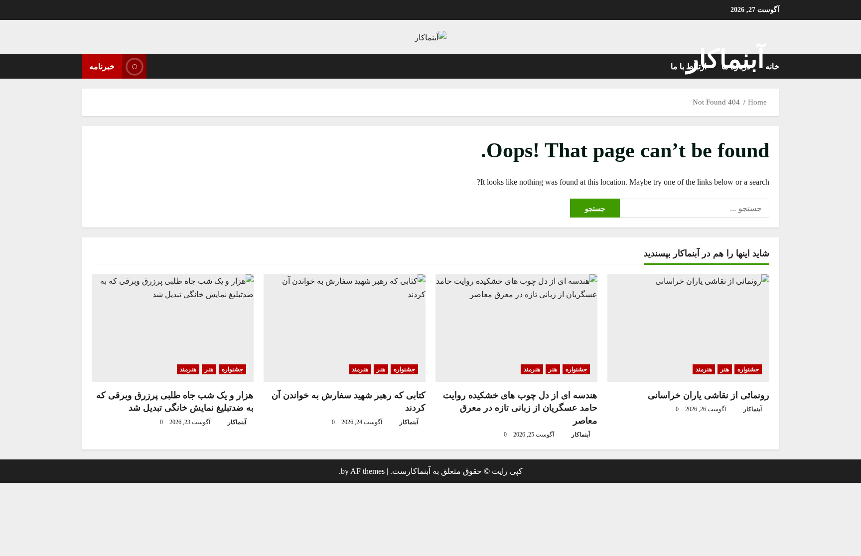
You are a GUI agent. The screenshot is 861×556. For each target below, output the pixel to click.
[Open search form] (157, 66)
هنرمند (704, 369)
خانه (772, 66)
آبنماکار (725, 59)
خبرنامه (102, 66)
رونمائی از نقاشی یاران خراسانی (708, 395)
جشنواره (748, 369)
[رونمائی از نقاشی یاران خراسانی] (688, 328)
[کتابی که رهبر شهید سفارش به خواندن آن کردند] (345, 328)
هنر (724, 369)
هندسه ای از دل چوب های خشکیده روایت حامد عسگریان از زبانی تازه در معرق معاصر (520, 407)
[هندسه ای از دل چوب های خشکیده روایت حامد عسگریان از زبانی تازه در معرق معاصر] (516, 328)
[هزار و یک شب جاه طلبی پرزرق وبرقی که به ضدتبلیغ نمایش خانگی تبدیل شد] (173, 328)
